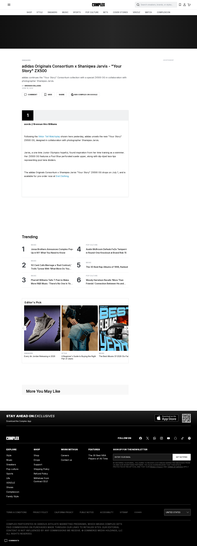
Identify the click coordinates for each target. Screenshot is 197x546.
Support (38, 464)
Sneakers (26, 60)
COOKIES (138, 512)
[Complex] (98, 4)
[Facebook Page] (140, 438)
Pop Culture (91, 245)
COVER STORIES (120, 12)
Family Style (12, 496)
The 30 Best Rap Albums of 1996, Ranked (107, 267)
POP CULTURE (92, 12)
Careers (65, 455)
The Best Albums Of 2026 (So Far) (114, 356)
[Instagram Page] (161, 438)
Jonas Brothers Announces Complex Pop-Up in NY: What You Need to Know (52, 251)
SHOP (29, 12)
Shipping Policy (41, 469)
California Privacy (63, 512)
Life (8, 478)
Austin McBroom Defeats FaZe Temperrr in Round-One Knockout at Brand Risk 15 (106, 251)
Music (33, 245)
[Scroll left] (24, 328)
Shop (36, 455)
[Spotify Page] (189, 438)
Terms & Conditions (16, 512)
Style (64, 353)
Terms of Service (175, 467)
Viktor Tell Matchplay (49, 136)
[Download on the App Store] (166, 418)
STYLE (40, 12)
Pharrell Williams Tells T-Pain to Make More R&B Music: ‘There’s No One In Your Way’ (52, 282)
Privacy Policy (156, 467)
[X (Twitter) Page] (147, 438)
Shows (9, 487)
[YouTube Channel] (168, 438)
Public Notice (87, 512)
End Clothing (62, 176)
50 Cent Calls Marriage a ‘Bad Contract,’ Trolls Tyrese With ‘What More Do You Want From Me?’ (51, 267)
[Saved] (180, 5)
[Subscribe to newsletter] (182, 457)
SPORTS (77, 12)
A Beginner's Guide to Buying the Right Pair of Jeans (79, 357)
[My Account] (184, 4)
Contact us (66, 460)
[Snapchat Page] (175, 438)
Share (61, 95)
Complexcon (12, 492)
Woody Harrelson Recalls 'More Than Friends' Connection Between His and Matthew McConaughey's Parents (105, 282)
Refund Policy (41, 473)
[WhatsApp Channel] (154, 438)
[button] (177, 512)
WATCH (148, 12)
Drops (37, 460)
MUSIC (65, 12)
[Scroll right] (126, 328)
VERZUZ (136, 12)
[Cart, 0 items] (189, 4)
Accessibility (106, 512)
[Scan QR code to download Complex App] (186, 418)
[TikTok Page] (182, 438)
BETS (105, 12)
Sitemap (124, 512)
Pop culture (12, 469)
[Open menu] (9, 4)
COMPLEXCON (163, 12)
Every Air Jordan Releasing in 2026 (39, 356)
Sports (9, 473)
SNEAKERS (52, 12)
